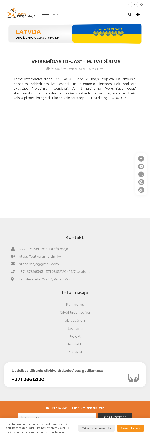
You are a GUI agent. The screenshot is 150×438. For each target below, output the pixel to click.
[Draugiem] (141, 190)
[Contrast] (141, 4)
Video (56, 68)
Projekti (75, 336)
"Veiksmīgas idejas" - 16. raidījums (82, 68)
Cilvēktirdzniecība (75, 312)
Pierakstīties (115, 417)
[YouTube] (141, 166)
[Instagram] (141, 182)
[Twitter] (141, 174)
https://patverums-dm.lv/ (40, 256)
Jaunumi (75, 328)
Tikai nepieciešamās (96, 428)
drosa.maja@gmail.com (39, 264)
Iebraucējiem (75, 320)
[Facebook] (141, 159)
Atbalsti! (75, 352)
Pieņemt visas (130, 428)
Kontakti (75, 344)
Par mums (75, 304)
